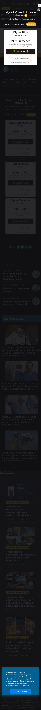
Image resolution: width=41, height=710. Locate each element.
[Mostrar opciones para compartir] (38, 9)
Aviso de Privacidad (21, 685)
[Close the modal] (39, 5)
